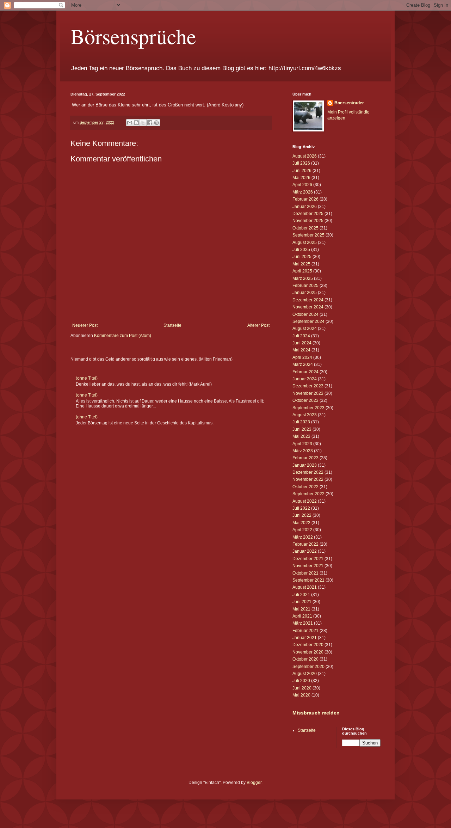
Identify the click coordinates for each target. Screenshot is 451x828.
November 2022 (307, 479)
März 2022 (302, 537)
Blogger (254, 782)
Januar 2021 (304, 637)
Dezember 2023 (307, 386)
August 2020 (304, 673)
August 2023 (304, 414)
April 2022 (302, 529)
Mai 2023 (301, 436)
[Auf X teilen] (143, 122)
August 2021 (304, 587)
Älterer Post (258, 325)
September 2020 (308, 666)
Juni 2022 (301, 515)
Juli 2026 (301, 163)
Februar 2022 (305, 544)
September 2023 (308, 407)
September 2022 (308, 493)
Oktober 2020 (305, 659)
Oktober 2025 (305, 228)
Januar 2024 (304, 378)
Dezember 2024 (307, 300)
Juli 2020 (301, 680)
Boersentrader (349, 102)
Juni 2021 (301, 601)
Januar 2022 (304, 551)
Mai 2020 (301, 695)
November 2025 (307, 220)
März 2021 (302, 623)
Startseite (172, 325)
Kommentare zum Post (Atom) (122, 335)
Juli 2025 (301, 249)
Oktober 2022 (305, 486)
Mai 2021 (301, 609)
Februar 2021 (305, 630)
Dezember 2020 (307, 644)
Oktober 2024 (305, 314)
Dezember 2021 (307, 558)
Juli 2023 (301, 421)
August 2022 (304, 501)
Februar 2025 (305, 285)
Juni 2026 (301, 170)
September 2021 (308, 580)
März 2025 (302, 278)
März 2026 (302, 192)
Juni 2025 (301, 256)
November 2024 (307, 307)
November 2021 (307, 565)
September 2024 (308, 321)
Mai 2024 (301, 350)
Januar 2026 (304, 206)
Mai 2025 (301, 264)
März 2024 (302, 364)
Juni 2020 (301, 688)
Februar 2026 (305, 199)
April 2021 (302, 616)
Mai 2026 (301, 177)
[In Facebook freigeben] (149, 122)
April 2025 (302, 271)
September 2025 (308, 235)
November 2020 (307, 652)
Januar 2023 (304, 465)
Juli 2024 (301, 335)
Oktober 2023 (305, 400)
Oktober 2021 (305, 573)
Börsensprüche (133, 36)
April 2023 (302, 443)
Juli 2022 (301, 508)
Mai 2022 (301, 522)
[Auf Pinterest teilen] (156, 122)
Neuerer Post (85, 325)
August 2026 (304, 156)
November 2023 (307, 393)
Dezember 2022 (307, 472)
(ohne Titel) (87, 378)
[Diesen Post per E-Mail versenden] (129, 122)
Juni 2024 (301, 343)
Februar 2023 (305, 457)
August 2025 (304, 242)
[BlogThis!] (136, 122)
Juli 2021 (301, 594)
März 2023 (302, 450)
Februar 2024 (305, 371)
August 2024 (304, 328)
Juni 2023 (301, 429)
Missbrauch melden (316, 713)
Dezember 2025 (307, 213)
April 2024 (302, 357)
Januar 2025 (304, 292)
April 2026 (302, 184)
